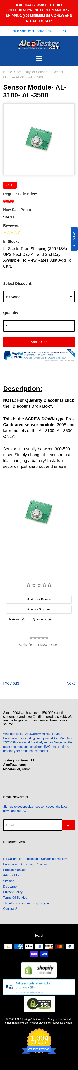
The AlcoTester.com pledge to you (26, 903)
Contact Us (11, 908)
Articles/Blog (11, 875)
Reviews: (11, 225)
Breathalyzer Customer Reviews (25, 864)
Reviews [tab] (13, 619)
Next (70, 683)
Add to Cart (39, 342)
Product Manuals (14, 870)
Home (7, 72)
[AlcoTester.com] (39, 46)
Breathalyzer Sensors (32, 72)
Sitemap (8, 881)
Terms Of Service (15, 897)
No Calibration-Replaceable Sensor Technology (35, 858)
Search (39, 935)
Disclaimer (10, 886)
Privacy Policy (13, 892)
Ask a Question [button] (41, 609)
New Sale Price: (17, 210)
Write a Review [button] (41, 599)
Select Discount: (17, 284)
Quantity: (11, 313)
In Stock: (11, 241)
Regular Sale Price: (20, 194)
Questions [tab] (39, 619)
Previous (11, 683)
